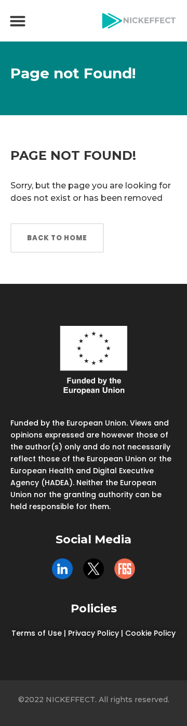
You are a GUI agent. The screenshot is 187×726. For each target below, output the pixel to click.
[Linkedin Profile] (62, 568)
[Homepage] (139, 20)
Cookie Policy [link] (150, 633)
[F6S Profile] (124, 568)
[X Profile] (93, 568)
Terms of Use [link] (36, 633)
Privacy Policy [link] (93, 633)
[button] (17, 20)
